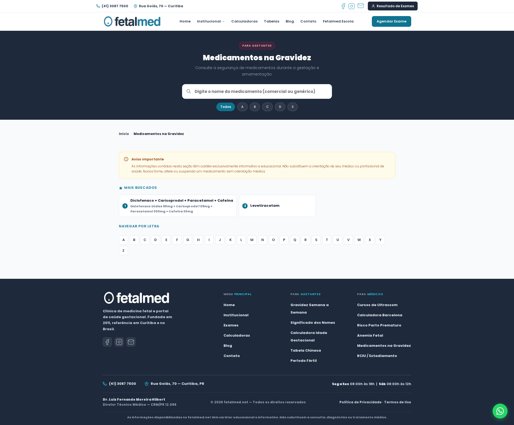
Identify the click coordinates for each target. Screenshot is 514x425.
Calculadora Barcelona (379, 315)
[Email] (361, 6)
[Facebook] (343, 6)
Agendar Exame (391, 21)
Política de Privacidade (360, 402)
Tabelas (271, 21)
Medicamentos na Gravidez (384, 345)
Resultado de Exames (395, 6)
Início (124, 133)
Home (185, 21)
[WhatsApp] (500, 411)
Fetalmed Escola (338, 21)
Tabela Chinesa (305, 350)
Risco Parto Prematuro (379, 325)
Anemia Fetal (370, 335)
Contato (308, 21)
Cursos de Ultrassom (377, 304)
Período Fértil (303, 360)
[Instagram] (351, 6)
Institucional (209, 21)
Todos (225, 106)
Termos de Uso (397, 402)
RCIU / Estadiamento (377, 355)
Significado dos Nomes (312, 322)
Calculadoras (244, 21)
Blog (290, 21)
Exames (231, 325)
